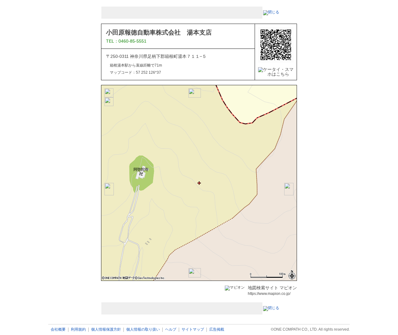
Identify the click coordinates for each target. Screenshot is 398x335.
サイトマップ (193, 330)
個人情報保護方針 (106, 330)
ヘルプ (170, 330)
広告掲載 (216, 330)
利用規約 (78, 330)
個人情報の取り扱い (143, 330)
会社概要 (58, 330)
